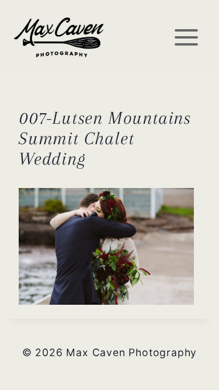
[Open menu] (186, 37)
